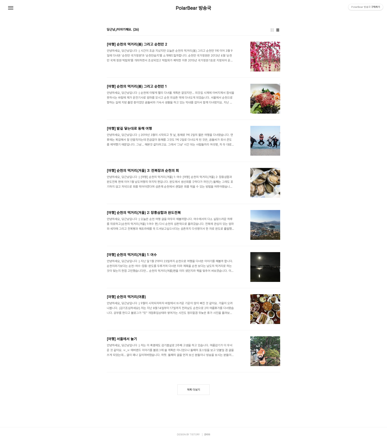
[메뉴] (11, 8)
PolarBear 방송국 (193, 8)
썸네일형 (272, 30)
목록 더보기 (193, 389)
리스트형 (277, 30)
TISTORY (195, 434)
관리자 (207, 434)
